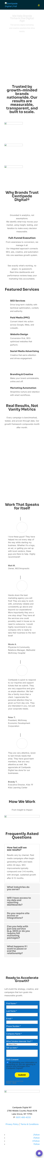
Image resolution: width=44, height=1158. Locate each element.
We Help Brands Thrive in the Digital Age (22, 18)
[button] (39, 1153)
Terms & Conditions (29, 1124)
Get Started (22, 38)
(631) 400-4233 (23, 1117)
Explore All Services (22, 366)
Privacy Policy (12, 1124)
